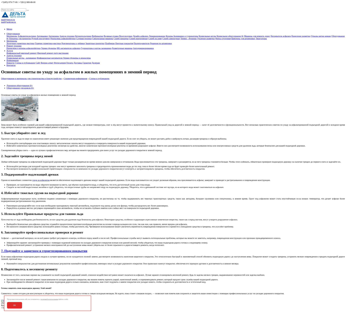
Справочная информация (75, 78)
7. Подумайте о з (13, 251)
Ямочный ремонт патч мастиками (53, 53)
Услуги (9, 51)
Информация (12, 60)
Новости (10, 63)
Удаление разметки (206, 38)
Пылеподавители (142, 43)
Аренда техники (67, 36)
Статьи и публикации (25, 63)
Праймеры (110, 43)
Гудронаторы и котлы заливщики (96, 48)
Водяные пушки (111, 36)
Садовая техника (84, 38)
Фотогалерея (60, 63)
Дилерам (96, 63)
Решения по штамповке (161, 43)
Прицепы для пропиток (20, 38)
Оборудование (13, 34)
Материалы (11, 36)
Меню (9, 29)
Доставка (78, 63)
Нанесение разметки (300, 36)
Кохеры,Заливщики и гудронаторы (182, 36)
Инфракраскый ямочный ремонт (21, 53)
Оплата (69, 63)
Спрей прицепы (121, 38)
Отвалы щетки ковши (321, 36)
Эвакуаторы (261, 38)
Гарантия (87, 63)
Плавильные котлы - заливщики (21, 58)
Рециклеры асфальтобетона (63, 38)
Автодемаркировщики (143, 48)
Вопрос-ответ (47, 63)
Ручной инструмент (40, 38)
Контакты (11, 65)
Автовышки (42, 36)
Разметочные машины (122, 48)
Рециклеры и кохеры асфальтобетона (23, 48)
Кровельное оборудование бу (230, 36)
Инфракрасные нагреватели (50, 58)
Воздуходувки (125, 36)
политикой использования (49, 299)
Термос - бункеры (188, 38)
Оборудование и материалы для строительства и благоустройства (31, 78)
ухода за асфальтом (41, 180)
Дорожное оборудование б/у (19, 85)
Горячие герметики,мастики (48, 43)
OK (14, 305)
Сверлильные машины (102, 38)
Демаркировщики (157, 36)
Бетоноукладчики (83, 36)
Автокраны (53, 36)
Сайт (38, 63)
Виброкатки (97, 36)
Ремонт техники (13, 46)
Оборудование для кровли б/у (20, 88)
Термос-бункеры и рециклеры (77, 58)
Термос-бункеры (48, 48)
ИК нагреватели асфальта (68, 48)
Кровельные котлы (207, 36)
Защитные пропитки (94, 43)
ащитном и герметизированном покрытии (56, 251)
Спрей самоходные (171, 38)
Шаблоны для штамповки (243, 38)
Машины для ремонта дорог (257, 36)
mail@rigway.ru (8, 19)
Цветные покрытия (124, 43)
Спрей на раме (155, 38)
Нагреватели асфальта (281, 36)
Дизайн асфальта (140, 36)
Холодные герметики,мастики (20, 43)
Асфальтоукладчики (27, 36)
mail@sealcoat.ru (8, 22)
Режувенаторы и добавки (73, 43)
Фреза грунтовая (223, 38)
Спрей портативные (138, 38)
